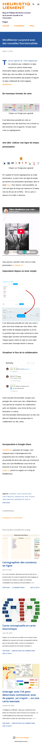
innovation (19, 497)
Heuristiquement (16, 6)
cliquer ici (6, 470)
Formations (19, 26)
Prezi (9, 185)
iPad (26, 497)
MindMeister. (7, 84)
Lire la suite (35, 587)
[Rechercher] (33, 3)
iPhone (31, 497)
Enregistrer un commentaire (12, 518)
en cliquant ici (17, 265)
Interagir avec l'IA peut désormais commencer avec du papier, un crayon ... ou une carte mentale (20, 696)
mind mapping (7, 499)
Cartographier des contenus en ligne (19, 564)
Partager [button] (6, 503)
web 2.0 (28, 499)
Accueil (5, 26)
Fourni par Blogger (22, 738)
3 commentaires (18, 587)
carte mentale (8, 497)
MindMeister (7, 450)
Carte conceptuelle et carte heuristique (19, 627)
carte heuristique (24, 494)
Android (13, 494)
